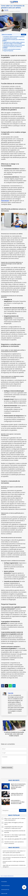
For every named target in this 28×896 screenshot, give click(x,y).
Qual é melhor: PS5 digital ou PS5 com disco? (14, 823)
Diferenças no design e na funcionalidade (12, 43)
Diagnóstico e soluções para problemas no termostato (12, 47)
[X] (6, 685)
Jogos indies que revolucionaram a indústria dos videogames (14, 866)
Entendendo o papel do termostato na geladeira (13, 36)
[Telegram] (14, 685)
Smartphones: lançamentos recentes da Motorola (14, 831)
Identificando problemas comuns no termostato (13, 45)
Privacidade (4, 881)
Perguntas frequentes (7, 50)
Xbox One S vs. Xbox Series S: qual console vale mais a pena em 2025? (14, 835)
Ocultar (23, 34)
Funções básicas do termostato (9, 38)
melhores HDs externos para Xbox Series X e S (13, 855)
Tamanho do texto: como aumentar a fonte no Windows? (14, 842)
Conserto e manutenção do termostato (11, 49)
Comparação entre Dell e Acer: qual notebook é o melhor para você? (13, 827)
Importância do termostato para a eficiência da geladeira (13, 40)
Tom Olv (6, 10)
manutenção (5, 200)
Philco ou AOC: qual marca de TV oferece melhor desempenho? (14, 819)
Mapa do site (4, 893)
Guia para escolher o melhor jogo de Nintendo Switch (14, 862)
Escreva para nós (5, 889)
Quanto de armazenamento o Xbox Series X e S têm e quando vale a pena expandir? (14, 851)
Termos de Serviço (5, 885)
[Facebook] (2, 685)
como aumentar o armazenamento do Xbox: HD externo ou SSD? (14, 858)
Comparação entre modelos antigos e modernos (13, 42)
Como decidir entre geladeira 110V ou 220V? (15, 839)
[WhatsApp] (10, 685)
